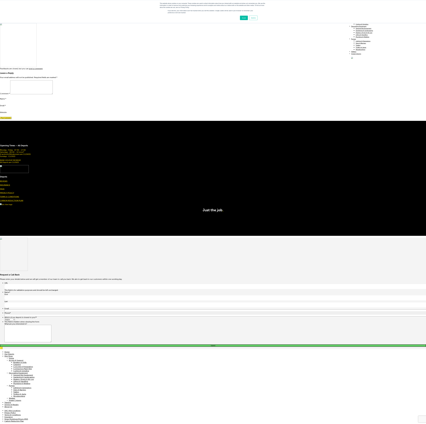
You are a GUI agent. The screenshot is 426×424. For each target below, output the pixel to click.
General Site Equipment (363, 28)
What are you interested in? (15, 324)
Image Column (15, 400)
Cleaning (17, 365)
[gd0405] (18, 66)
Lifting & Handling (362, 35)
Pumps (353, 39)
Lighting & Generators (363, 41)
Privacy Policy (10, 413)
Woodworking (360, 49)
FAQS (2, 189)
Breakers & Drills (20, 362)
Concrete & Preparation (23, 367)
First (6, 294)
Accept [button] (244, 18)
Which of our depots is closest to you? (20, 317)
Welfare (353, 51)
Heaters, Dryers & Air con (364, 33)
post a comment (36, 69)
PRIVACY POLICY (7, 193)
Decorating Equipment (358, 26)
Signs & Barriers (361, 43)
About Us (8, 407)
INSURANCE (5, 185)
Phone (7, 313)
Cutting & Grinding (362, 24)
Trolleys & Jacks (361, 47)
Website (3, 112)
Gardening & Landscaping (364, 30)
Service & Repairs (11, 405)
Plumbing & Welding (362, 37)
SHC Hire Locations (12, 411)
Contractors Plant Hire (22, 369)
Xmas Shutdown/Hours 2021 (16, 419)
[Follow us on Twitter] (425, 205)
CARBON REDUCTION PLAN (11, 201)
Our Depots (9, 354)
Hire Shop (8, 356)
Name (3, 99)
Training (7, 402)
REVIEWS (3, 181)
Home (7, 352)
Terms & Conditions (12, 415)
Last (6, 301)
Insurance (8, 417)
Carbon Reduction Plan (14, 421)
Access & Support (16, 360)
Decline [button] (253, 18)
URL (6, 283)
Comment (5, 94)
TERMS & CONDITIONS (9, 197)
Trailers (358, 45)
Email (3, 106)
